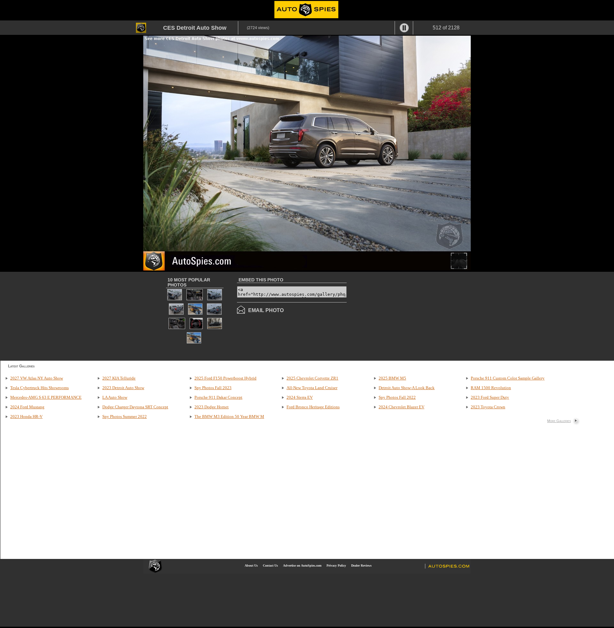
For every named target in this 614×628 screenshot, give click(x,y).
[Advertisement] (400, 316)
